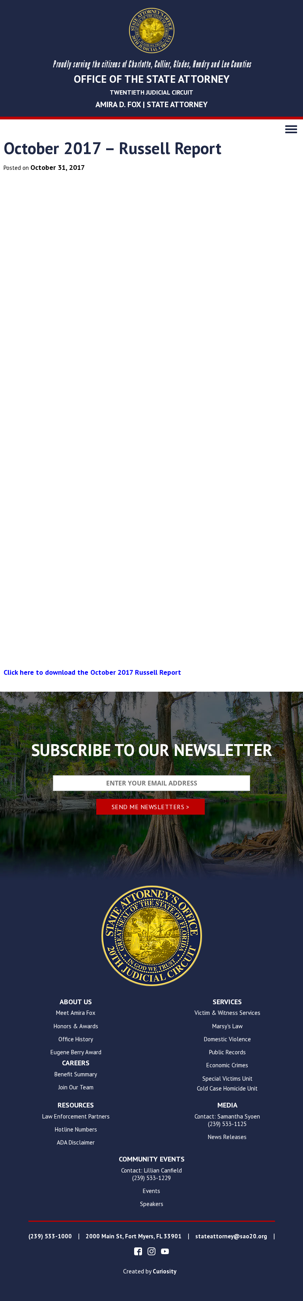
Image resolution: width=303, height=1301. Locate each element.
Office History (75, 1039)
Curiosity (164, 1271)
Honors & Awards (76, 1026)
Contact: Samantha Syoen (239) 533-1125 (227, 1120)
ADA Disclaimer (76, 1142)
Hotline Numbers (76, 1129)
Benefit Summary (75, 1074)
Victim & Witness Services (227, 1012)
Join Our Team (76, 1087)
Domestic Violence (227, 1039)
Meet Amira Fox (75, 1012)
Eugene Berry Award (75, 1052)
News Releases (227, 1137)
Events (151, 1191)
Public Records (227, 1052)
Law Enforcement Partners (76, 1116)
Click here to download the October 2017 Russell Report (92, 672)
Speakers (151, 1204)
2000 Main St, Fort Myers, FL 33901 (133, 1236)
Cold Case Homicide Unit (227, 1088)
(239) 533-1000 (50, 1236)
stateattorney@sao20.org (231, 1236)
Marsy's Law (227, 1026)
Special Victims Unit (227, 1078)
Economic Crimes (227, 1065)
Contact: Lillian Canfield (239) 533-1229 (151, 1174)
